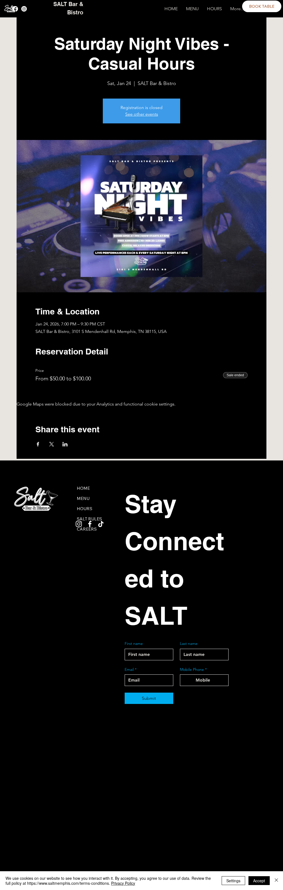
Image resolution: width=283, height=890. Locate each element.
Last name (189, 643)
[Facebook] (15, 9)
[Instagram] (24, 9)
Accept (259, 880)
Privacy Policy (123, 883)
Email (131, 669)
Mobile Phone (193, 669)
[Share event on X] (51, 444)
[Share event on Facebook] (38, 444)
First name (134, 643)
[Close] (276, 881)
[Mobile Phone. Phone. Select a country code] (189, 680)
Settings (233, 880)
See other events (141, 114)
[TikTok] (101, 524)
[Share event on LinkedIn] (65, 444)
